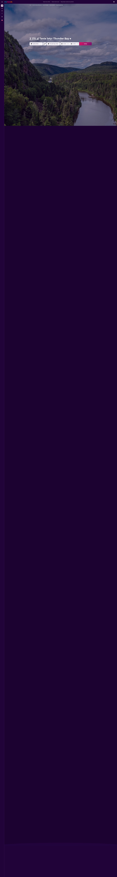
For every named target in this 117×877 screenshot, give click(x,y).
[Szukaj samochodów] (2, 11)
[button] (2, 2)
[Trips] (2, 17)
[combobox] (33, 40)
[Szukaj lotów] (2, 5)
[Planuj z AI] (2, 13)
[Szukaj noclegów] (2, 8)
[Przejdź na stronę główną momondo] (8, 1)
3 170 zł (34, 38)
